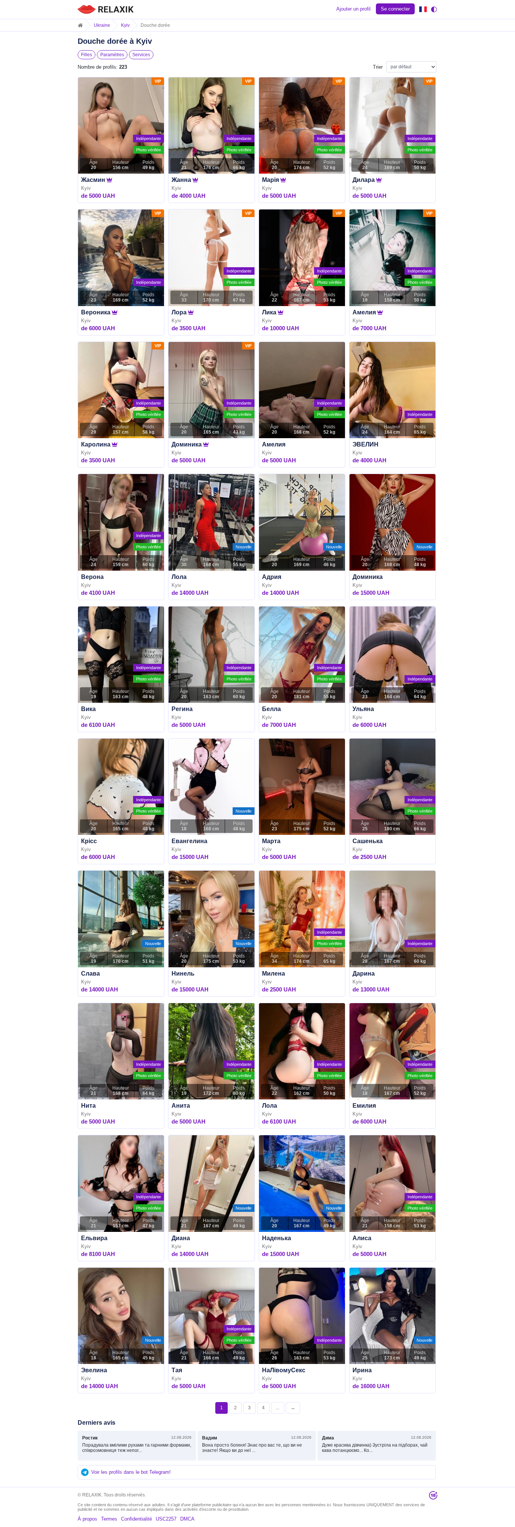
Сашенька (368, 841)
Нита (88, 1105)
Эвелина (94, 1370)
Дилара (364, 180)
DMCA (187, 1519)
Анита (181, 1105)
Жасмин (93, 180)
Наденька (276, 1238)
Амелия (364, 312)
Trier (378, 67)
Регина (182, 709)
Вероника (95, 312)
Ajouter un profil (353, 9)
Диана (181, 1238)
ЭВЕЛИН (366, 444)
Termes (109, 1519)
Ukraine (102, 25)
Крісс (89, 841)
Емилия (364, 1105)
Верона (92, 577)
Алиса (362, 1238)
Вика (88, 709)
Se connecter (395, 9)
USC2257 (166, 1519)
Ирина (362, 1370)
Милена (273, 973)
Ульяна (363, 709)
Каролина (95, 444)
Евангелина (189, 841)
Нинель (183, 973)
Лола (179, 577)
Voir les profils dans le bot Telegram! (131, 1472)
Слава (90, 973)
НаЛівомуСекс (283, 1370)
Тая (177, 1370)
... (277, 1407)
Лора (179, 312)
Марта (271, 841)
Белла (271, 709)
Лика (269, 312)
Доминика (187, 444)
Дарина (364, 973)
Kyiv (125, 25)
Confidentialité (136, 1519)
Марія (270, 180)
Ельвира (94, 1238)
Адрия (271, 577)
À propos (87, 1519)
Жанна (181, 180)
